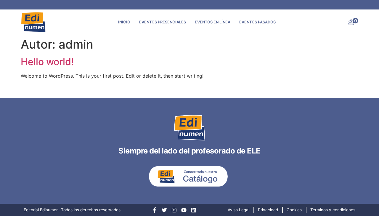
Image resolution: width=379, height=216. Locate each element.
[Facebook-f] (154, 210)
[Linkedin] (193, 210)
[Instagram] (174, 210)
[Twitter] (164, 210)
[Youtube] (184, 210)
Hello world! (47, 62)
